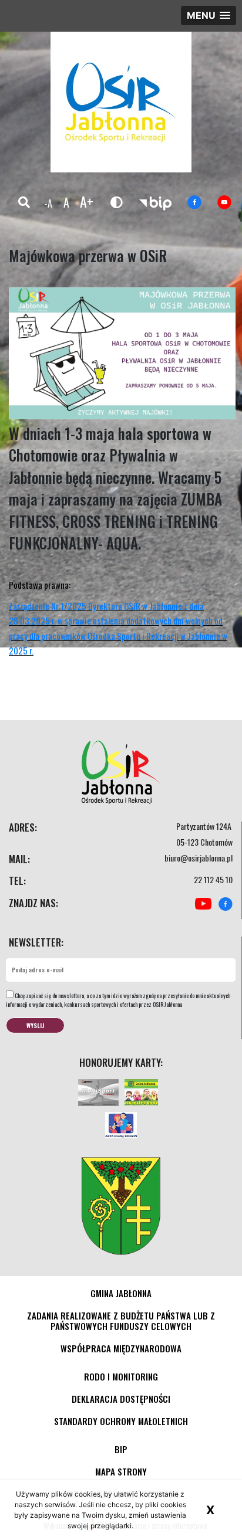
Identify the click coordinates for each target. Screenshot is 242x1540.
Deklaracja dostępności (121, 1398)
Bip (121, 1449)
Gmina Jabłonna (121, 1293)
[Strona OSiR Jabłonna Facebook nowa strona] (194, 202)
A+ (86, 201)
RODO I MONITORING (121, 1376)
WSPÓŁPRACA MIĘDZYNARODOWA (121, 1348)
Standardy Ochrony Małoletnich (121, 1421)
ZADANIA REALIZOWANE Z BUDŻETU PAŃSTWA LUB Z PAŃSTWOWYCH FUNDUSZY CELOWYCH (121, 1320)
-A (48, 203)
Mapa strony (121, 1471)
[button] (208, 15)
